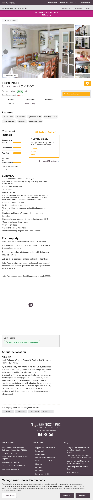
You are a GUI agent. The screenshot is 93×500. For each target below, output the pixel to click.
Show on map (30, 104)
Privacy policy (40, 451)
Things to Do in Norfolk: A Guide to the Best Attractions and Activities (78, 450)
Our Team (39, 467)
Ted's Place (10, 83)
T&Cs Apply (46, 15)
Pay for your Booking (42, 474)
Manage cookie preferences (45, 457)
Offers (87, 8)
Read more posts (73, 472)
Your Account (85, 3)
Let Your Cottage (52, 3)
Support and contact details (45, 448)
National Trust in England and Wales (23, 342)
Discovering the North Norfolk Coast (77, 468)
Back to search (11, 20)
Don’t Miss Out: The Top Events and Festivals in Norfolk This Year (79, 457)
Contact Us (64, 3)
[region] (46, 488)
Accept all (66, 495)
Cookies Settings (9, 495)
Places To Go (66, 8)
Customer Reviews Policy (44, 461)
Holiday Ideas (78, 8)
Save (87, 83)
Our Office (39, 471)
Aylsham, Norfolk (18, 86)
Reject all (82, 495)
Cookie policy (40, 454)
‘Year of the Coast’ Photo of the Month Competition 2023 (78, 462)
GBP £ (72, 3)
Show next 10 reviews (48, 161)
